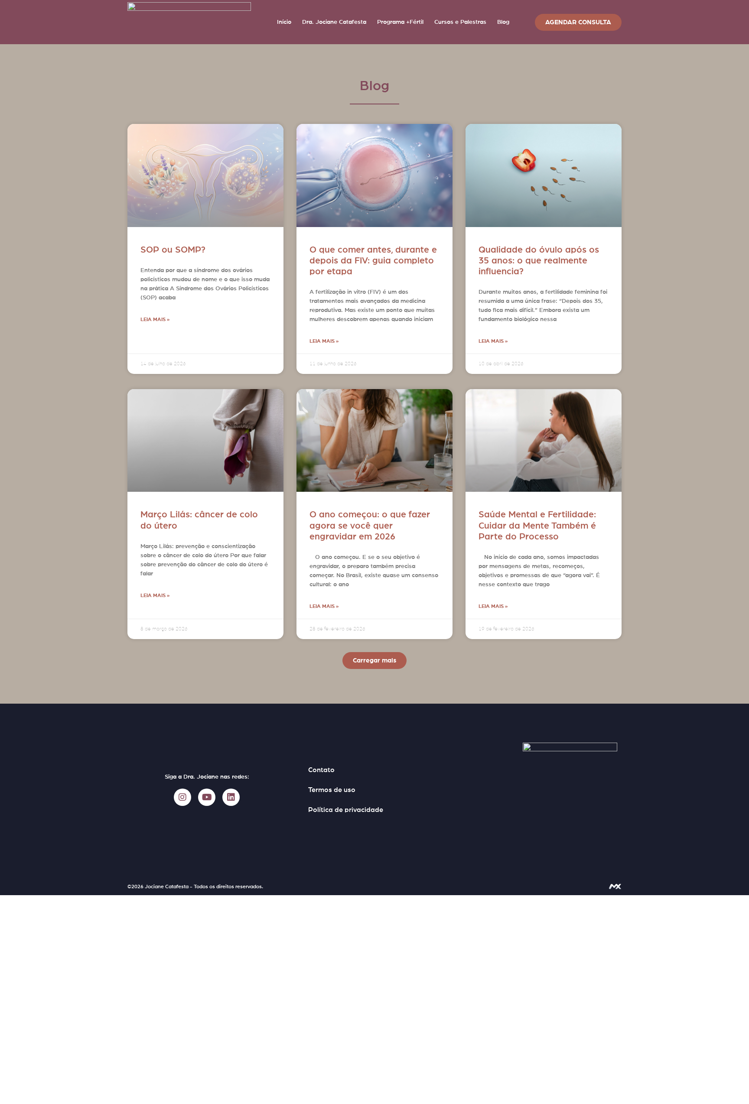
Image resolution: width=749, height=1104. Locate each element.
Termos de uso (331, 789)
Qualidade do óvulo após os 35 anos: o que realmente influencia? (539, 260)
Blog (503, 22)
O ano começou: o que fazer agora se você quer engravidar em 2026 (369, 525)
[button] (374, 660)
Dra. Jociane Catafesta (334, 22)
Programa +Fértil (400, 22)
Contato (321, 769)
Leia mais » (154, 319)
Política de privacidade (345, 809)
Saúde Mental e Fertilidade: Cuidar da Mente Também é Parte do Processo (537, 525)
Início (284, 22)
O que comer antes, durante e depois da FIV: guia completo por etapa (373, 260)
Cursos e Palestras (460, 22)
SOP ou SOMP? (172, 249)
